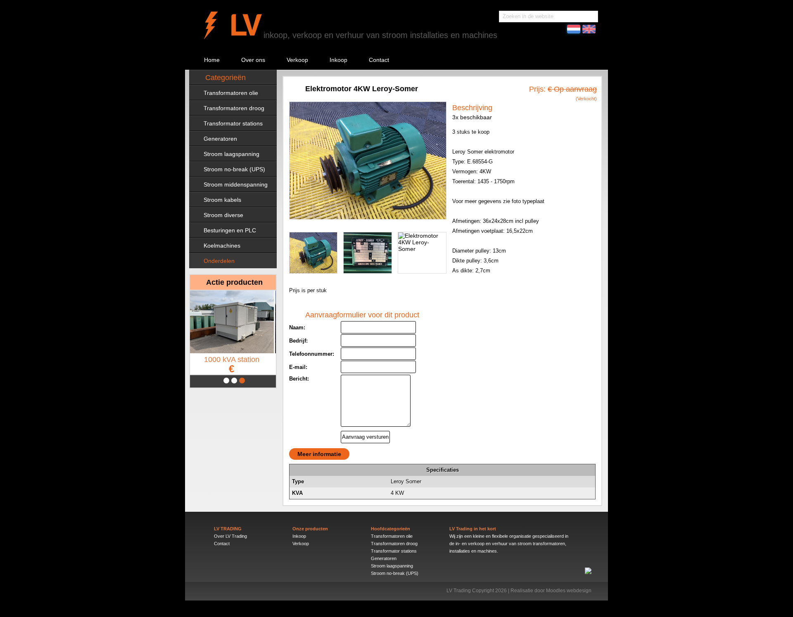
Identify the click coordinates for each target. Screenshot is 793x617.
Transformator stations (233, 123)
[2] (234, 380)
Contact (379, 60)
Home (212, 60)
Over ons (253, 60)
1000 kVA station (233, 364)
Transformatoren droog (234, 108)
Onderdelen (219, 261)
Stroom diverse (223, 215)
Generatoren (220, 138)
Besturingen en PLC (230, 230)
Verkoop (297, 60)
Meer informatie (319, 454)
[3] (242, 380)
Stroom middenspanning (236, 184)
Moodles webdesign (568, 590)
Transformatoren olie (231, 93)
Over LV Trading (230, 536)
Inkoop (338, 60)
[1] (226, 380)
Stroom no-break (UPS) (234, 169)
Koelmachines (222, 245)
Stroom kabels (222, 199)
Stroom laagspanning (231, 154)
